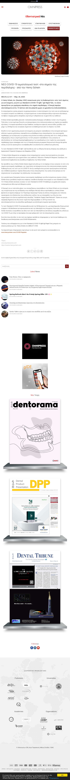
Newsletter (49, 769)
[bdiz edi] (43, 728)
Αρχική (4, 769)
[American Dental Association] (44, 720)
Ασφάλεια (57, 769)
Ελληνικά (33, 1)
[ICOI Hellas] (58, 727)
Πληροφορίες (54, 778)
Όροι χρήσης (64, 769)
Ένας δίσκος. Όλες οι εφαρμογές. (20, 277)
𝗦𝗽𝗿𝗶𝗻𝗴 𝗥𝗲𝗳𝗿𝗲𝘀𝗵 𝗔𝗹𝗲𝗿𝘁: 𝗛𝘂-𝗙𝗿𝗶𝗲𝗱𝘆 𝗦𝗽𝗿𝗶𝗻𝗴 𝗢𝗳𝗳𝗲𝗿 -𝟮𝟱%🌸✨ (30, 294)
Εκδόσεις (17, 769)
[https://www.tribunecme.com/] (51, 734)
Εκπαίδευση (10, 769)
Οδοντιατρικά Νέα (26, 769)
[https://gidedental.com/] (59, 720)
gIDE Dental (36, 770)
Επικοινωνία (41, 769)
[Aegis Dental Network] (11, 698)
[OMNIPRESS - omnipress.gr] (35, 7)
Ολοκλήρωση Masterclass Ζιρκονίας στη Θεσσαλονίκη (26, 303)
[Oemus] (26, 691)
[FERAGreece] (11, 719)
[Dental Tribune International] (11, 685)
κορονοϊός (46, 257)
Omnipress (24, 92)
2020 (38, 257)
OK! (62, 775)
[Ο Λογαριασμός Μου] (65, 7)
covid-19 (41, 257)
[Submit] (67, 266)
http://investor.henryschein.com (11, 245)
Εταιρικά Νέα (4, 81)
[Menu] (2, 7)
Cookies (29, 770)
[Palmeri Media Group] (26, 698)
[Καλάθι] (68, 7)
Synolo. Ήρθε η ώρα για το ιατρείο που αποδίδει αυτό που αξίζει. (30, 311)
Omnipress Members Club (49, 770)
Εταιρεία (34, 769)
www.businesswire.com (8, 243)
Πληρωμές (16, 770)
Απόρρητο (24, 770)
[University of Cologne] (43, 686)
